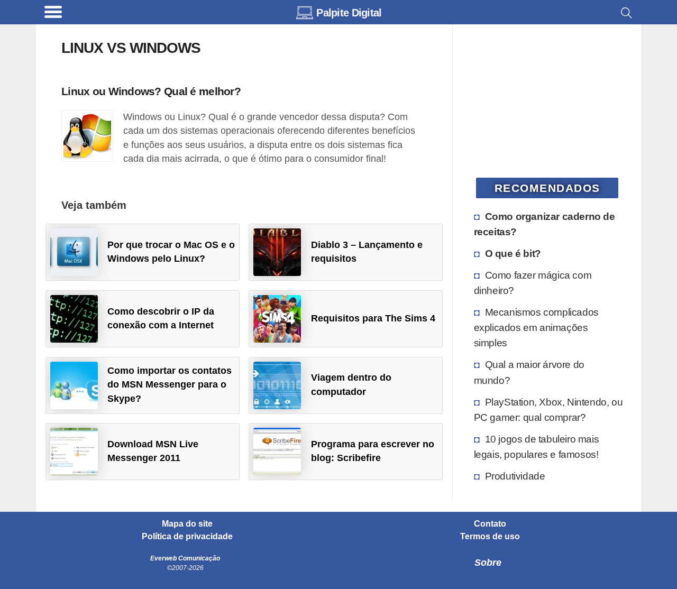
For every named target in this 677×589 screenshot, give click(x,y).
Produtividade (515, 476)
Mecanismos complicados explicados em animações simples (536, 327)
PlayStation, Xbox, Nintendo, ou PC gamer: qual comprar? (548, 409)
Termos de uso (490, 536)
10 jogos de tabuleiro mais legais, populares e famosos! (536, 446)
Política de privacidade (187, 536)
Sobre (487, 562)
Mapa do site (187, 524)
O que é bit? (513, 253)
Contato (490, 524)
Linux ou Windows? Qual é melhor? (151, 91)
